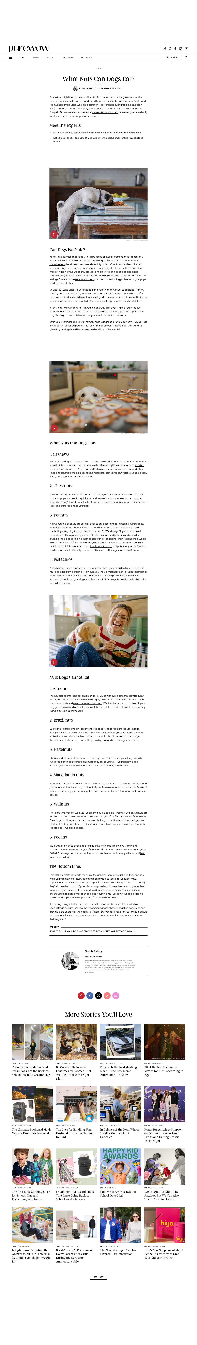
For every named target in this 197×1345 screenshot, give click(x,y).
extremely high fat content (77, 729)
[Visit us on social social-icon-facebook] (175, 48)
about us (86, 58)
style (22, 58)
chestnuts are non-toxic (81, 494)
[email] (5, 68)
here (69, 268)
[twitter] (98, 995)
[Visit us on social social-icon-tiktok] (164, 48)
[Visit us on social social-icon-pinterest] (170, 48)
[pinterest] (5, 37)
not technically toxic (128, 696)
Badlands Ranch (132, 133)
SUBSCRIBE (171, 57)
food (36, 58)
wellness (67, 58)
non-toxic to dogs (102, 568)
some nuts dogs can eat (105, 112)
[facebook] (89, 995)
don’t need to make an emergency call (82, 762)
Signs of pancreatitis (128, 308)
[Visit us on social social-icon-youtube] (186, 49)
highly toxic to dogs (101, 546)
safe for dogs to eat (92, 524)
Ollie (85, 461)
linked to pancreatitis (96, 308)
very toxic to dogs (84, 279)
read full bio (89, 973)
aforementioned (120, 257)
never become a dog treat (87, 703)
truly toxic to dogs (80, 783)
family (51, 58)
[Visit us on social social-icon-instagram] (181, 49)
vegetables (110, 898)
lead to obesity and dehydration (78, 109)
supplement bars (59, 882)
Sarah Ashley (89, 89)
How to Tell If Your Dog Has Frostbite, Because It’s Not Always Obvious (92, 931)
